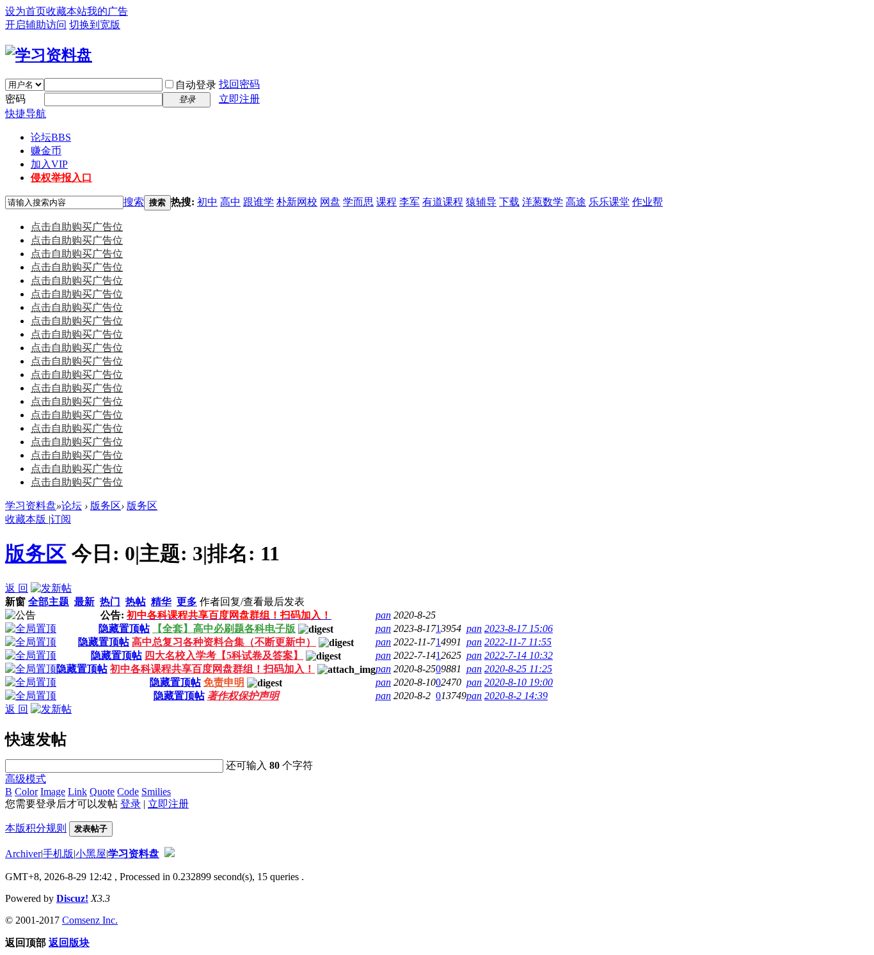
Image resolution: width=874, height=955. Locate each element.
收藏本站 (66, 11)
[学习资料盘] (48, 55)
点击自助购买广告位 (77, 226)
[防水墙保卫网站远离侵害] (169, 853)
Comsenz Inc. (90, 920)
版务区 (105, 505)
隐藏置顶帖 (124, 628)
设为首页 (25, 11)
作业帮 (647, 201)
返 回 (16, 588)
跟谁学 (258, 201)
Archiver (23, 853)
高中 (230, 201)
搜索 (133, 201)
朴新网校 (296, 201)
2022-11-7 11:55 (518, 641)
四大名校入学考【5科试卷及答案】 (224, 655)
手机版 (58, 853)
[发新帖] (51, 588)
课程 (386, 201)
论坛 (51, 137)
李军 (409, 201)
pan (383, 615)
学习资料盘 (30, 505)
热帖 (135, 601)
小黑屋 (90, 853)
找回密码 (239, 84)
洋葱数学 (542, 201)
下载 (509, 201)
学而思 (358, 201)
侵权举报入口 (61, 177)
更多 (187, 601)
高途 (576, 201)
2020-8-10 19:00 (518, 682)
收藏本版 (27, 519)
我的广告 (107, 11)
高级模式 (25, 778)
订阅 (61, 519)
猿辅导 (481, 201)
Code (128, 791)
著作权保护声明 (243, 695)
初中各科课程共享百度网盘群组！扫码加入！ (212, 668)
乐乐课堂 (609, 201)
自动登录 (195, 84)
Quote (102, 791)
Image (52, 791)
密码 (15, 98)
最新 (84, 601)
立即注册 (239, 98)
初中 (207, 201)
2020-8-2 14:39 (516, 695)
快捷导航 (25, 113)
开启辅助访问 (36, 24)
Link (77, 791)
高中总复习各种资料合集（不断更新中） (224, 641)
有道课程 (442, 201)
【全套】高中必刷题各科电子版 (224, 628)
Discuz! (72, 898)
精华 (161, 601)
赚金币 (46, 150)
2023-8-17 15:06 (518, 628)
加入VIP (49, 164)
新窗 (15, 601)
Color (26, 791)
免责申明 (223, 682)
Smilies (156, 791)
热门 (110, 601)
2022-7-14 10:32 (518, 655)
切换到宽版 (94, 24)
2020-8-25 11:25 (518, 668)
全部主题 (48, 601)
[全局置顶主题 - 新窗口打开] (30, 628)
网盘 (330, 201)
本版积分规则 (36, 828)
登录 (130, 803)
